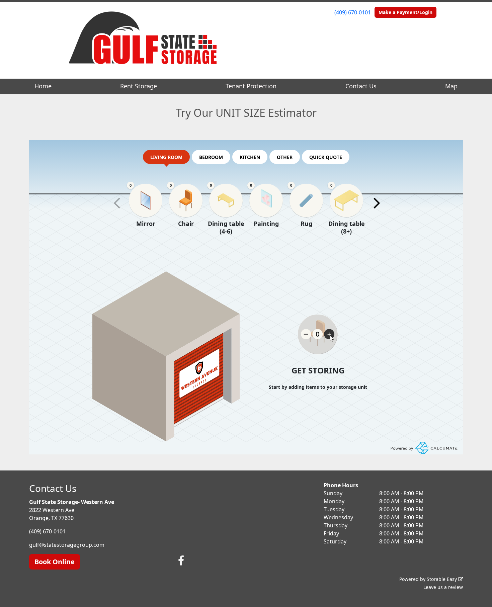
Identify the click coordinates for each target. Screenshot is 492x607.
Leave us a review (443, 587)
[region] (246, 218)
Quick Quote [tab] (325, 157)
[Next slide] (376, 203)
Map (451, 86)
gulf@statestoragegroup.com (66, 544)
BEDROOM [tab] (211, 157)
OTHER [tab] (285, 157)
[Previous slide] (117, 203)
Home (43, 86)
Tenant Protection (251, 86)
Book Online (54, 561)
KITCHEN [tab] (250, 157)
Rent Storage (138, 86)
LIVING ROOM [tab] (166, 157)
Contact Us (361, 86)
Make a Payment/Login (405, 12)
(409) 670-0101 (352, 12)
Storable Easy (442, 579)
